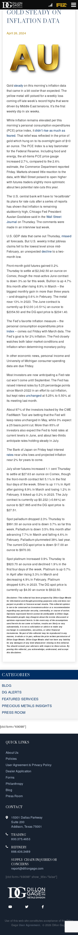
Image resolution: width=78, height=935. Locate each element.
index (10, 331)
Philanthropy (14, 783)
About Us (12, 752)
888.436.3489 (20, 851)
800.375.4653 (20, 839)
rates (10, 454)
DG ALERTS (12, 691)
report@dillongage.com (27, 868)
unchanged (33, 395)
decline (47, 251)
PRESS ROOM (13, 712)
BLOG (6, 685)
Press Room (14, 796)
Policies (11, 758)
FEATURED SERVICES (20, 698)
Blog (9, 790)
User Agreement (29, 925)
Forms (10, 777)
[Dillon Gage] (26, 892)
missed (66, 236)
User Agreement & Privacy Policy (28, 765)
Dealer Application (18, 771)
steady (18, 85)
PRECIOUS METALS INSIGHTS (27, 705)
